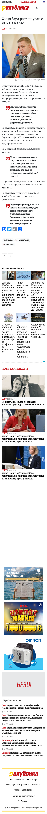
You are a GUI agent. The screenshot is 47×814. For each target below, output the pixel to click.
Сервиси (6, 753)
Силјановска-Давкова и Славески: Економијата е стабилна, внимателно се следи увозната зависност (22, 742)
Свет (4, 29)
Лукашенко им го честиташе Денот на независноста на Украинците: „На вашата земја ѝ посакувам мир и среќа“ (23, 717)
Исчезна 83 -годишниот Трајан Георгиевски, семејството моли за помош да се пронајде (23, 755)
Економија (7, 740)
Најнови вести (11, 700)
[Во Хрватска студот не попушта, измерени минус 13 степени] (4, 256)
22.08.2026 (12, 399)
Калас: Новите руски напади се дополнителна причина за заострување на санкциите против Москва (23, 439)
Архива (24, 801)
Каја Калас (8, 240)
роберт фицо (9, 244)
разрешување (23, 240)
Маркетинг (23, 785)
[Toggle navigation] (41, 8)
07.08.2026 (12, 433)
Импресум (11, 785)
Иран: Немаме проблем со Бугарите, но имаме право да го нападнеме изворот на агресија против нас (23, 730)
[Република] (15, 8)
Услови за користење (23, 790)
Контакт (36, 785)
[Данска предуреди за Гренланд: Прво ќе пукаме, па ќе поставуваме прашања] (10, 256)
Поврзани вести (15, 368)
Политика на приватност (23, 796)
